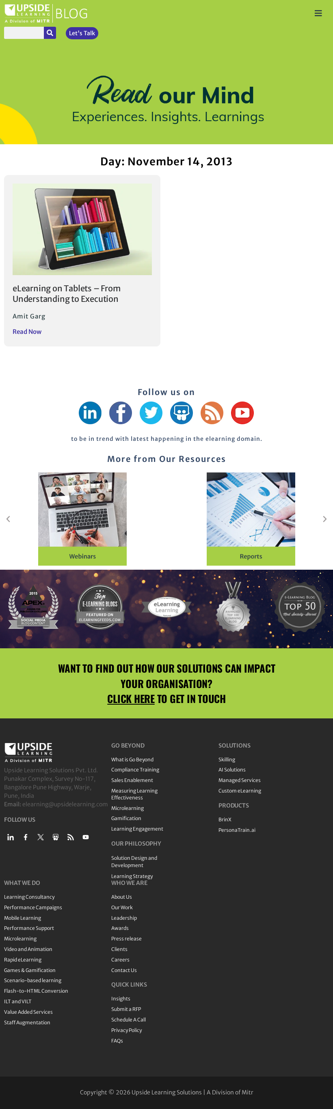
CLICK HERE (131, 698)
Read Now (27, 331)
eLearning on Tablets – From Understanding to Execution (67, 293)
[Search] (50, 33)
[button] (8, 519)
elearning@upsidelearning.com (65, 804)
